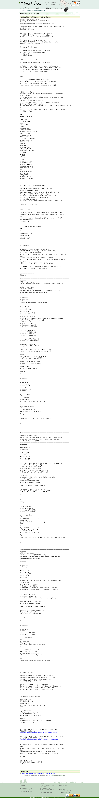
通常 (75, 3)
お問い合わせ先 (63, 785)
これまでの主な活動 (26, 789)
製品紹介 (38, 8)
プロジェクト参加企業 (64, 783)
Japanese (78, 1)
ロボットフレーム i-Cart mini (47, 786)
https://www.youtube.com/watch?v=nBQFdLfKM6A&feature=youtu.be (39, 739)
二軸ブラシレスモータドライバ (47, 785)
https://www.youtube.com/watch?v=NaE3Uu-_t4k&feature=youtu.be (38, 732)
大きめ (78, 3)
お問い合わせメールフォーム (67, 787)
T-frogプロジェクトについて (26, 8)
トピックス (24, 786)
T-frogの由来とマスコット (27, 791)
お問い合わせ (58, 8)
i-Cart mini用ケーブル (45, 788)
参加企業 (48, 8)
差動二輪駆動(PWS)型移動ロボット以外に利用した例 (38, 773)
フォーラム (29, 10)
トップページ (22, 10)
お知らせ (24, 785)
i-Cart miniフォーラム (65, 792)
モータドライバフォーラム (66, 790)
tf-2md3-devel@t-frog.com (39, 10)
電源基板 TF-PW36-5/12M (46, 792)
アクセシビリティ (65, 797)
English (73, 1)
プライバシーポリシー (56, 797)
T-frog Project (44, 3)
